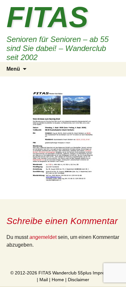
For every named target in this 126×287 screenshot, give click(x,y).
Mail (43, 279)
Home (58, 279)
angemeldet (43, 237)
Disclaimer (78, 279)
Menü (13, 69)
